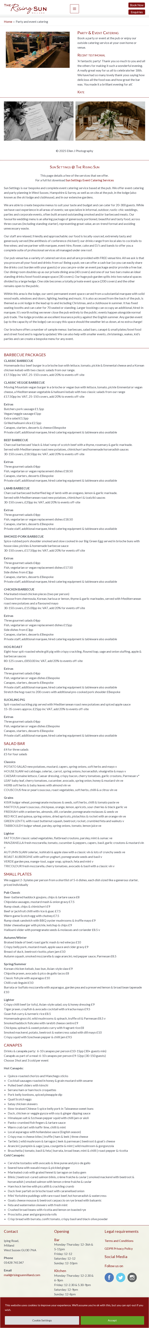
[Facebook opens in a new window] (110, 1278)
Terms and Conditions (119, 1240)
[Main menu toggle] (74, 8)
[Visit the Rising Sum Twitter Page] (121, 1278)
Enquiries (137, 12)
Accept (112, 1320)
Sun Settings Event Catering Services (90, 180)
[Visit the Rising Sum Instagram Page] (132, 1278)
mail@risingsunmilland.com (22, 1275)
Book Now (136, 5)
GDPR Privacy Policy (119, 1248)
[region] (74, 1312)
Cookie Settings (42, 1320)
